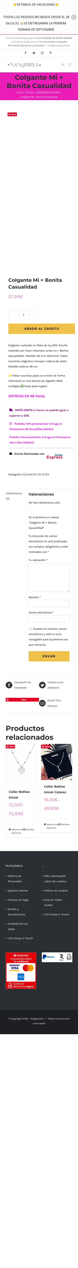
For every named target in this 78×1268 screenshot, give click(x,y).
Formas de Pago (18, 900)
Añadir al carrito (41, 329)
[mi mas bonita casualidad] (39, 188)
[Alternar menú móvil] (70, 65)
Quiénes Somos (18, 890)
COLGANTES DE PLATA (35, 474)
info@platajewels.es (58, 45)
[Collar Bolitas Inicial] (21, 764)
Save (13, 114)
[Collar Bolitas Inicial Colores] (56, 762)
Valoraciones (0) (14, 496)
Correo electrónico (41, 612)
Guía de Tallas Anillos (53, 902)
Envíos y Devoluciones (16, 911)
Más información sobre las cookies (55, 878)
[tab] (14, 496)
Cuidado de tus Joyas (18, 926)
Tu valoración (38, 560)
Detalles (30, 829)
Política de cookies (56, 890)
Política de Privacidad (14, 878)
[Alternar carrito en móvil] (63, 65)
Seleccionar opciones (16, 831)
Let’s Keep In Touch (20, 938)
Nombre (35, 597)
